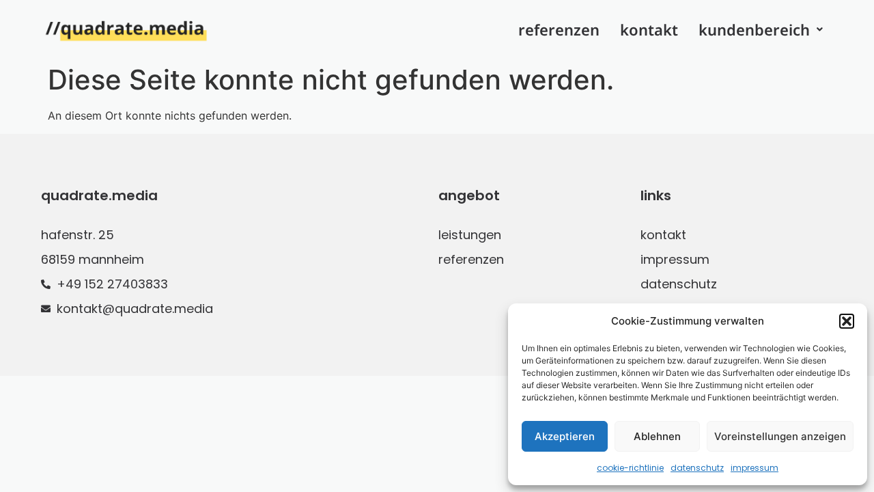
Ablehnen (657, 436)
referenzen (559, 29)
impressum (754, 468)
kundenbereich (754, 29)
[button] (847, 321)
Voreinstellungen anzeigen (780, 436)
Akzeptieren (565, 436)
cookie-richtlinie (630, 468)
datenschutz (697, 468)
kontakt (649, 29)
